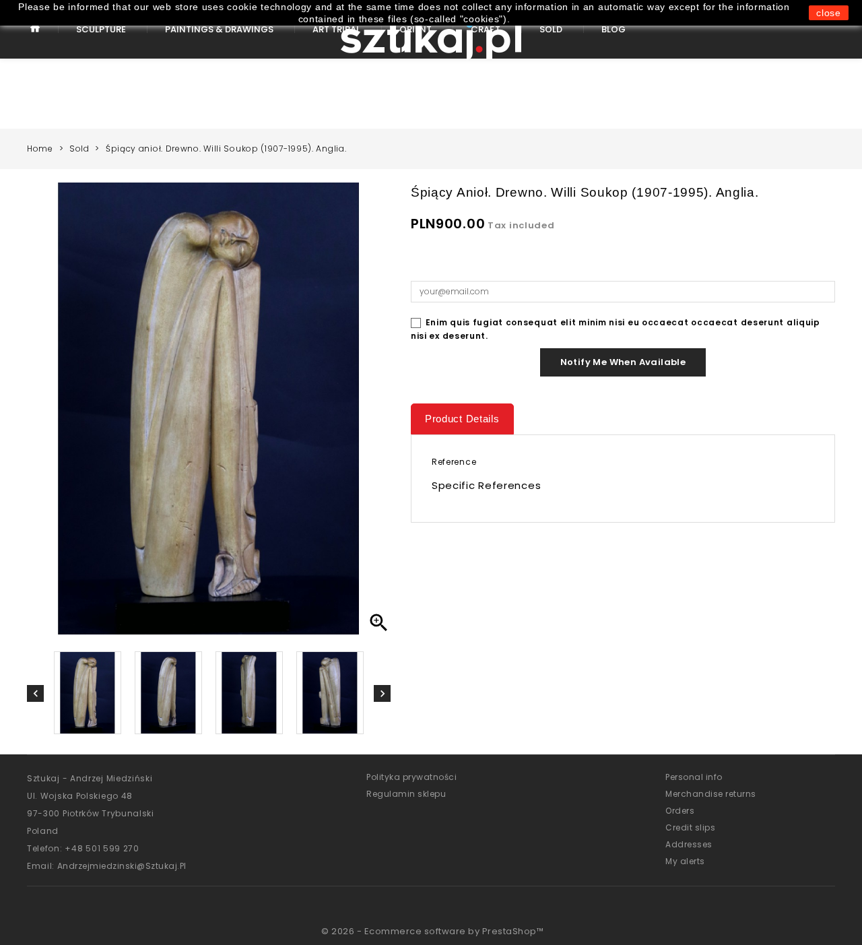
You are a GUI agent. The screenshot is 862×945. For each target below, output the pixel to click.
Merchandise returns (710, 794)
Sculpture (101, 29)
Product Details (462, 418)
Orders (679, 810)
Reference (454, 461)
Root (35, 39)
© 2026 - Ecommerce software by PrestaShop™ (432, 931)
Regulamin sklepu (406, 794)
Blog (613, 29)
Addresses (688, 844)
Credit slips (690, 827)
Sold (550, 29)
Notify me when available (623, 362)
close (828, 12)
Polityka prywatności (411, 777)
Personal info (694, 777)
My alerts (685, 861)
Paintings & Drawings (219, 29)
